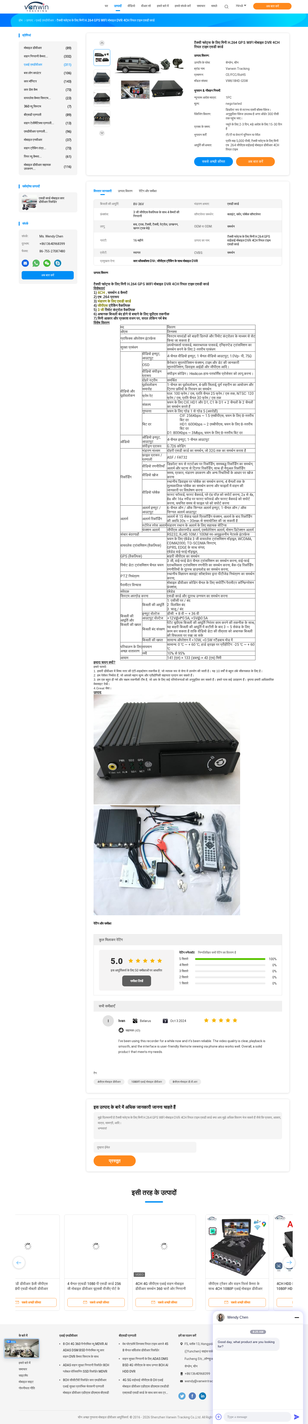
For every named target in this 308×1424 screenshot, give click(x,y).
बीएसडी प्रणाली (47, 115)
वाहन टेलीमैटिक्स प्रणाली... (47, 123)
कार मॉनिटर (47, 81)
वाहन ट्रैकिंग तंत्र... (47, 148)
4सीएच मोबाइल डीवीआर (109, 1081)
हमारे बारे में (24, 1363)
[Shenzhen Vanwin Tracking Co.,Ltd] (36, 6)
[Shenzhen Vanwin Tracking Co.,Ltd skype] (57, 263)
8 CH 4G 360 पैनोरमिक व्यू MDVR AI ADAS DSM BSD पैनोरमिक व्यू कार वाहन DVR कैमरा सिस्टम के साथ (85, 1350)
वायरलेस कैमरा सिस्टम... (47, 98)
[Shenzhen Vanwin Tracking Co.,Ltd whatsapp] (36, 263)
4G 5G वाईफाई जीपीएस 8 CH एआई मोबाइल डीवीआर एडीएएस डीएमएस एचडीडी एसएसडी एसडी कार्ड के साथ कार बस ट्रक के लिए (145, 1387)
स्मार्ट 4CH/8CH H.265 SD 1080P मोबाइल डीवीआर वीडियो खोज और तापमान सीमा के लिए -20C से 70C (48, 1289)
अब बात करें (272, 6)
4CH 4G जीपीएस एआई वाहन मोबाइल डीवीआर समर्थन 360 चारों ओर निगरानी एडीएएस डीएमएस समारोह (251, 1289)
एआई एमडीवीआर (47, 65)
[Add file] (219, 1417)
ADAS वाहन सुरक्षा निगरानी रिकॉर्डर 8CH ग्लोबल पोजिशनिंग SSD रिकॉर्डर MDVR (86, 1368)
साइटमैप (23, 1375)
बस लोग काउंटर (47, 73)
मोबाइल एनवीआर (47, 140)
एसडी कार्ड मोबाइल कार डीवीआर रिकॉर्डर (51, 200)
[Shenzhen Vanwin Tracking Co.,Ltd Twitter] (182, 1396)
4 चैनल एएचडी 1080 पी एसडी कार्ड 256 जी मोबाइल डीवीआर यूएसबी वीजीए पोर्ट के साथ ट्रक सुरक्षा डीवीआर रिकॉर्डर (184, 1289)
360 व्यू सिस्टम (47, 106)
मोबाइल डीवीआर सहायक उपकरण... (47, 166)
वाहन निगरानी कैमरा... (47, 56)
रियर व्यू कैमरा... (47, 156)
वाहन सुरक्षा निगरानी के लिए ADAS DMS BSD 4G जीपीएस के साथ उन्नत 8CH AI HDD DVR (145, 1365)
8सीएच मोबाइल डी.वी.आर (185, 1081)
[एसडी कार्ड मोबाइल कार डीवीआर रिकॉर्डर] (29, 202)
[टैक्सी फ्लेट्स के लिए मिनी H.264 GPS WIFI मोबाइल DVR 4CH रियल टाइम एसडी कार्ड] (150, 78)
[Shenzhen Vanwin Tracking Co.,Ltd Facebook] (192, 1396)
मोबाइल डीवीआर (47, 48)
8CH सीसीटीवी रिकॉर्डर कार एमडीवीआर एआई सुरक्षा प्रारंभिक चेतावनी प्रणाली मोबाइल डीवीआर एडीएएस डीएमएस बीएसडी (86, 1386)
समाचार (23, 1369)
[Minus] (296, 1317)
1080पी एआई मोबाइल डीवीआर (146, 1081)
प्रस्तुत (114, 1161)
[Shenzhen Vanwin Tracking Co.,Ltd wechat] (47, 263)
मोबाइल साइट (26, 1382)
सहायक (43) (133, 1030)
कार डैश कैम (47, 90)
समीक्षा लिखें (136, 981)
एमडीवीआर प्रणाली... (47, 131)
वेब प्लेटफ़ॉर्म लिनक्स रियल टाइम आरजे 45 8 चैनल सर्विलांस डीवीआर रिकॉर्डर (145, 1347)
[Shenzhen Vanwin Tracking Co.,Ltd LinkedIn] (202, 1396)
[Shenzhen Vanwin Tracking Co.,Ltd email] (25, 263)
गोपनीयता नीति (27, 1388)
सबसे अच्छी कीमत (213, 161)
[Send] (296, 1417)
